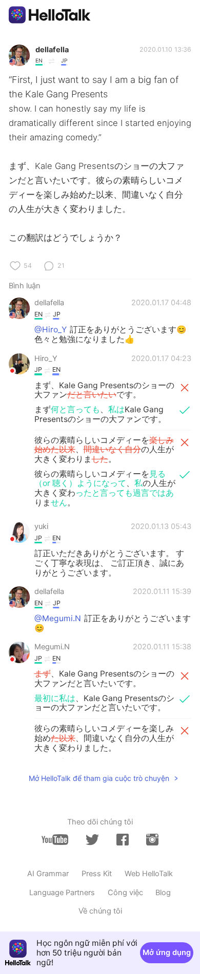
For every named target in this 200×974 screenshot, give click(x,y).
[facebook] (122, 839)
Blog (163, 892)
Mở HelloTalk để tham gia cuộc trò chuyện (99, 778)
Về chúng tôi (100, 911)
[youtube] (55, 839)
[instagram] (152, 839)
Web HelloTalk (149, 873)
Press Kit (97, 873)
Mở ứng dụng (167, 952)
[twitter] (92, 839)
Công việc (125, 892)
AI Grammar (48, 873)
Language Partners (62, 892)
